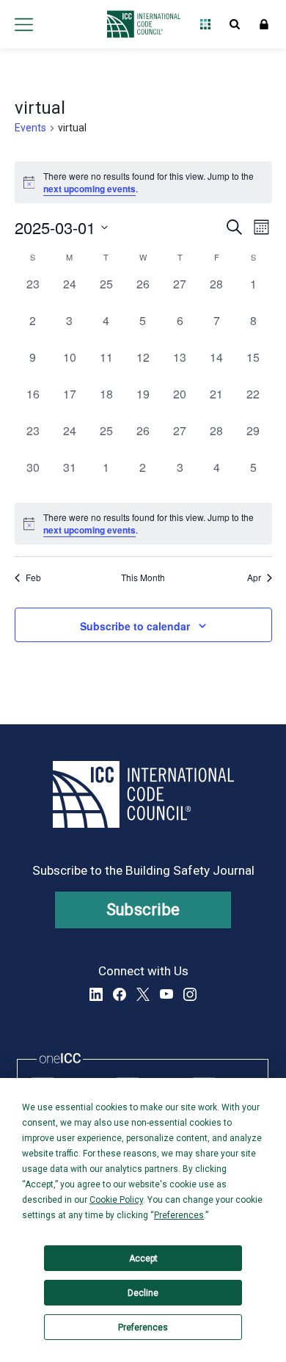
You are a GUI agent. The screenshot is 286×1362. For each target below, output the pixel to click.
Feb (33, 577)
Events (30, 128)
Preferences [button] (179, 1215)
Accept (143, 1258)
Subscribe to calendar (135, 626)
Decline (143, 1293)
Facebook (119, 994)
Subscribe (143, 909)
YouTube (166, 994)
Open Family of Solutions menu (205, 24)
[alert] (143, 524)
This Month (143, 577)
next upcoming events (89, 188)
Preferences (143, 1327)
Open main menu (23, 24)
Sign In (264, 24)
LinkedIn (96, 994)
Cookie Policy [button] (116, 1200)
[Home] (139, 24)
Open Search (234, 24)
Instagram (190, 994)
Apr (254, 577)
